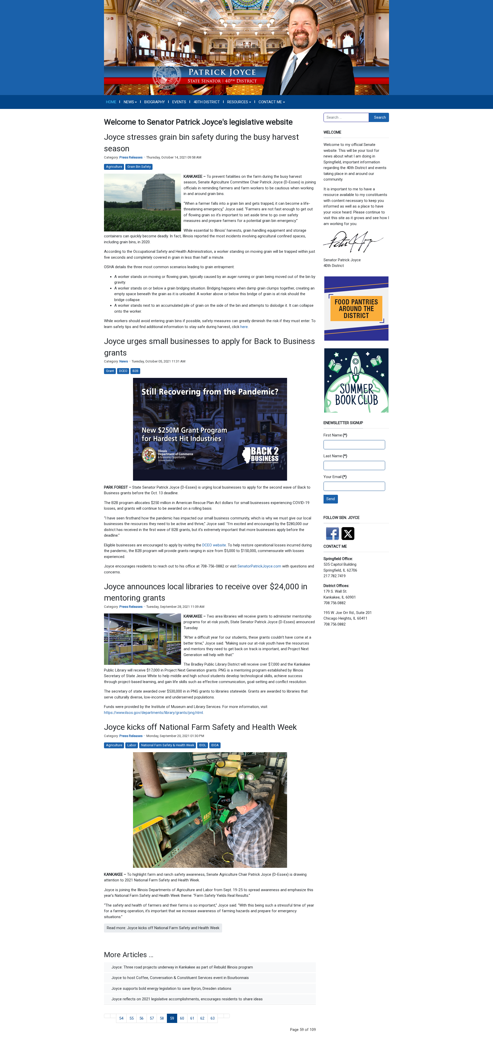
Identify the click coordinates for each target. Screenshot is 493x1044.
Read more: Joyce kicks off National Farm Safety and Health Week (163, 928)
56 (141, 1018)
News (123, 361)
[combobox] (346, 117)
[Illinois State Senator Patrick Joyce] (246, 47)
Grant (110, 371)
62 (202, 1018)
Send (330, 499)
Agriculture (114, 167)
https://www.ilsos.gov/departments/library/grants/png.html (153, 712)
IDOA (215, 745)
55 (131, 1018)
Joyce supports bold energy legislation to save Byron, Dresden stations (170, 988)
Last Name (335, 456)
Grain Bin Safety (139, 167)
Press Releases (131, 157)
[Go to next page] (220, 1016)
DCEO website (214, 545)
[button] (130, 102)
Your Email (335, 476)
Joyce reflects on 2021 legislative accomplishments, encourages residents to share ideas (186, 999)
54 (121, 1018)
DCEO (123, 371)
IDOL (202, 745)
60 (182, 1018)
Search (380, 117)
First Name (335, 435)
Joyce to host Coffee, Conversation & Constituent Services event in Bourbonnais (179, 977)
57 (152, 1018)
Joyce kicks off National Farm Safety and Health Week (200, 727)
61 (192, 1018)
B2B (135, 371)
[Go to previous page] (113, 1016)
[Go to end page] (227, 1016)
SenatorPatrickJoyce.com (260, 566)
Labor (131, 745)
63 (213, 1018)
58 (162, 1018)
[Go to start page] (107, 1016)
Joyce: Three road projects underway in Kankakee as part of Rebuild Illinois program (181, 967)
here (244, 326)
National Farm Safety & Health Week (167, 745)
